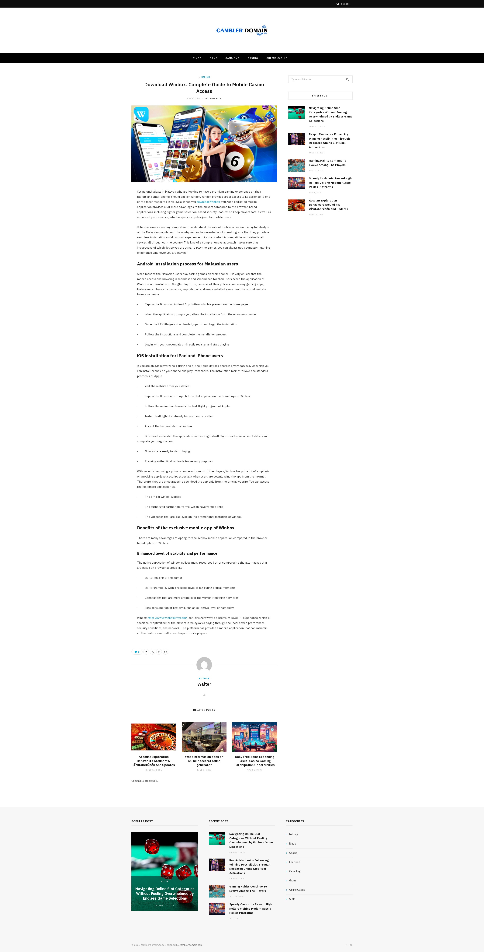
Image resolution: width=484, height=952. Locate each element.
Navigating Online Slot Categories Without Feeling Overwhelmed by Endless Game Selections (164, 893)
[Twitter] (152, 652)
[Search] (338, 3)
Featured (294, 862)
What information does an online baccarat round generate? (204, 761)
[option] (164, 871)
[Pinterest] (159, 652)
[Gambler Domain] (242, 30)
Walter (204, 684)
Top (350, 945)
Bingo (197, 58)
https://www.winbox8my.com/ (167, 618)
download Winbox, (208, 202)
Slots (164, 881)
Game (213, 58)
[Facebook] (146, 652)
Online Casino (277, 58)
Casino (253, 58)
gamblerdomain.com (190, 945)
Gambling (232, 58)
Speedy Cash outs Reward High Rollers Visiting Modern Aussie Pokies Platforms (330, 183)
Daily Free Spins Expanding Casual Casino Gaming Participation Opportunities (254, 761)
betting (293, 834)
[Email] (165, 652)
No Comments (213, 98)
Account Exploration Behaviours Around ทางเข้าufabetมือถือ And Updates (154, 761)
